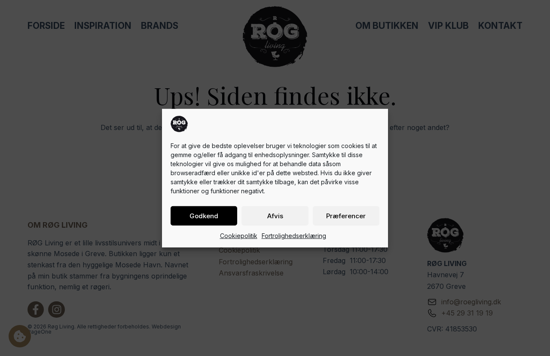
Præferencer (346, 215)
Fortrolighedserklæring (294, 235)
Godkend (203, 215)
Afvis (275, 215)
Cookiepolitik (238, 235)
